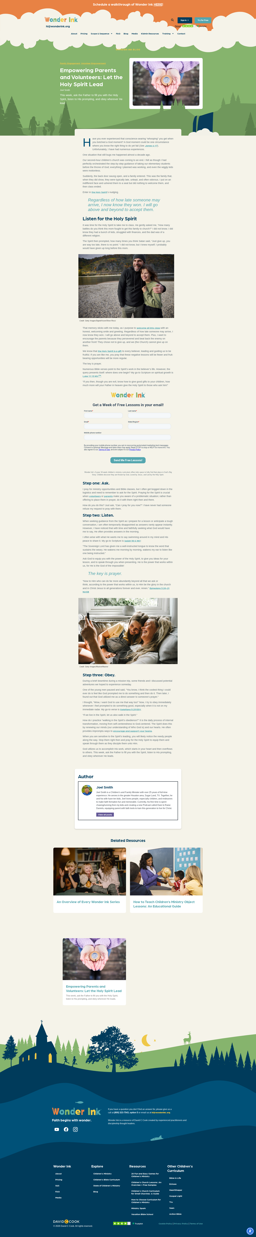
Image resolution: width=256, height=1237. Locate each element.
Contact (181, 33)
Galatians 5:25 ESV (130, 709)
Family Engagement (70, 63)
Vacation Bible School (142, 1214)
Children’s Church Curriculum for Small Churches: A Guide (145, 1192)
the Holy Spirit (99, 192)
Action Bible (175, 1214)
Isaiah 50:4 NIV (132, 540)
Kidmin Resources (150, 33)
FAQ (118, 33)
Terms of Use (196, 1223)
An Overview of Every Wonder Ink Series (88, 902)
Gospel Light (175, 1196)
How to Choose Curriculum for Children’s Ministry (146, 1200)
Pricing (84, 33)
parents (108, 496)
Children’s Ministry (102, 1173)
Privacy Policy (181, 1223)
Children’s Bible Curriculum (106, 1179)
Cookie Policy (165, 1223)
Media (135, 33)
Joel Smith (104, 787)
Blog (126, 33)
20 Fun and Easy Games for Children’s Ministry (145, 1174)
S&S (57, 1185)
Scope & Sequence (100, 33)
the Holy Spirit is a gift (110, 351)
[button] (172, 20)
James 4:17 (151, 145)
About (74, 33)
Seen (171, 1208)
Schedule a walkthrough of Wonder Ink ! (128, 4)
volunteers (95, 496)
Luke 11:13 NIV (92, 376)
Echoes (173, 1184)
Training (166, 33)
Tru (171, 1202)
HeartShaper (175, 1190)
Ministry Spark (138, 1208)
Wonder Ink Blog (128, 49)
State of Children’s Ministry (106, 1185)
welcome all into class (148, 327)
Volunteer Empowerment (93, 63)
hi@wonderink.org (58, 26)
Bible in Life (175, 1178)
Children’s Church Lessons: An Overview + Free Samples (146, 1183)
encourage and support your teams (132, 730)
